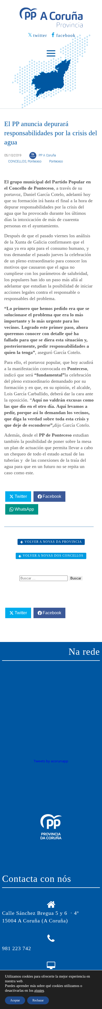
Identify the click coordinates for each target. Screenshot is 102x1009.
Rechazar (38, 1000)
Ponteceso (34, 161)
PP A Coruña (47, 155)
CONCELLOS (17, 161)
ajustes (39, 991)
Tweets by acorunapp (51, 761)
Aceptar (15, 1000)
